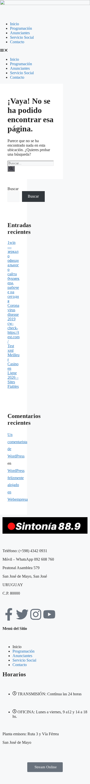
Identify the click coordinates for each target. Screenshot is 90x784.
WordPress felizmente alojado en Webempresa (18, 484)
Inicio (14, 24)
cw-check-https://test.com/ (14, 332)
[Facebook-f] (8, 614)
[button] (45, 50)
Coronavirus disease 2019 (13, 312)
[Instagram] (36, 614)
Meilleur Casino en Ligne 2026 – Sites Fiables (14, 371)
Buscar (13, 189)
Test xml (11, 348)
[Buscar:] (31, 163)
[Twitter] (22, 614)
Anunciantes (20, 33)
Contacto (17, 42)
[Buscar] (11, 168)
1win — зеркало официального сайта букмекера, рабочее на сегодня (14, 271)
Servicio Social (22, 37)
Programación (21, 28)
